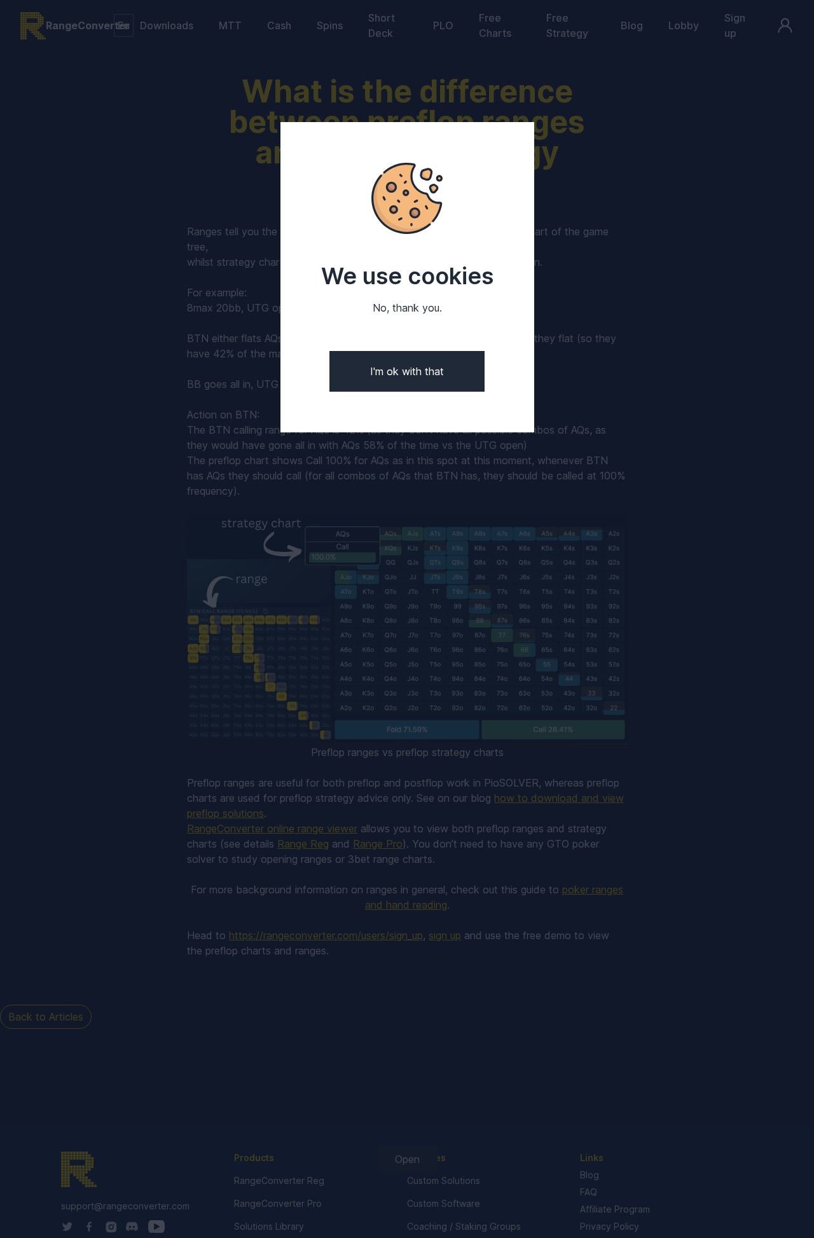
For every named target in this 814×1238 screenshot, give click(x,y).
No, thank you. (407, 308)
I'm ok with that (407, 371)
